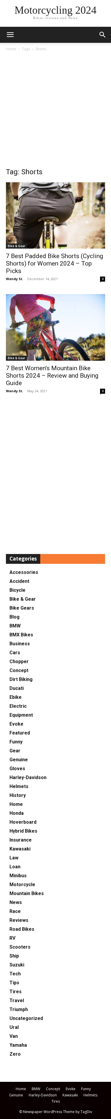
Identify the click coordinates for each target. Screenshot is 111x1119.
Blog (14, 617)
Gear (14, 751)
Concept (18, 670)
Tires (15, 991)
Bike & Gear (16, 246)
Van (13, 1036)
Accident (19, 581)
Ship (14, 956)
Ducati (16, 688)
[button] (102, 35)
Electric (18, 706)
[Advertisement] (55, 111)
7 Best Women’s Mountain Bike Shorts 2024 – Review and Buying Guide (52, 376)
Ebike (15, 697)
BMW (15, 626)
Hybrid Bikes (23, 831)
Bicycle (17, 590)
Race (15, 911)
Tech (15, 974)
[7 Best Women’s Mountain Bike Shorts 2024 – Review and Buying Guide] (55, 327)
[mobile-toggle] (10, 35)
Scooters (19, 947)
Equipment (21, 715)
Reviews (18, 920)
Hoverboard (22, 822)
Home (11, 48)
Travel (16, 1000)
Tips (14, 982)
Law (13, 858)
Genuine (18, 759)
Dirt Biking (21, 679)
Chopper (19, 661)
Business (19, 643)
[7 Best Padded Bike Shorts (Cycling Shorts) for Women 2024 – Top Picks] (55, 215)
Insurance (20, 840)
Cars (14, 652)
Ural (14, 1027)
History (17, 795)
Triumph (18, 1009)
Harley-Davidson (27, 777)
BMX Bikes (21, 635)
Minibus (18, 875)
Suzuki (16, 965)
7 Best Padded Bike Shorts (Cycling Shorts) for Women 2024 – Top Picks (54, 263)
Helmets (18, 786)
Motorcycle (22, 884)
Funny (15, 742)
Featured (19, 733)
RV (12, 938)
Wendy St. (14, 279)
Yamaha (18, 1045)
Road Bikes (21, 929)
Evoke (16, 724)
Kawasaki (19, 849)
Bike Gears (21, 608)
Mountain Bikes (26, 893)
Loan (14, 867)
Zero (15, 1054)
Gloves (17, 768)
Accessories (23, 572)
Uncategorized (26, 1018)
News (15, 902)
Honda (16, 813)
